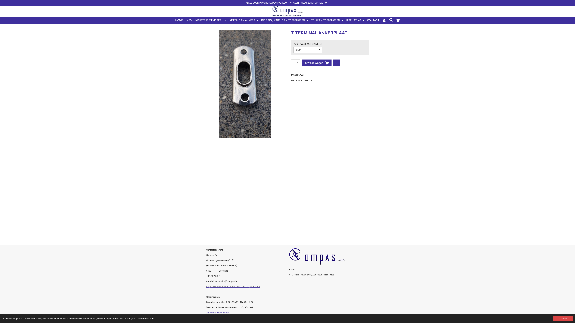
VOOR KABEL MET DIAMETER (307, 44)
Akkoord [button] (563, 318)
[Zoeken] (391, 20)
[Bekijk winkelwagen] (397, 20)
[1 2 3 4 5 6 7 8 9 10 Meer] (295, 63)
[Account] (384, 20)
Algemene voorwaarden (217, 312)
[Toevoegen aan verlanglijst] (336, 63)
